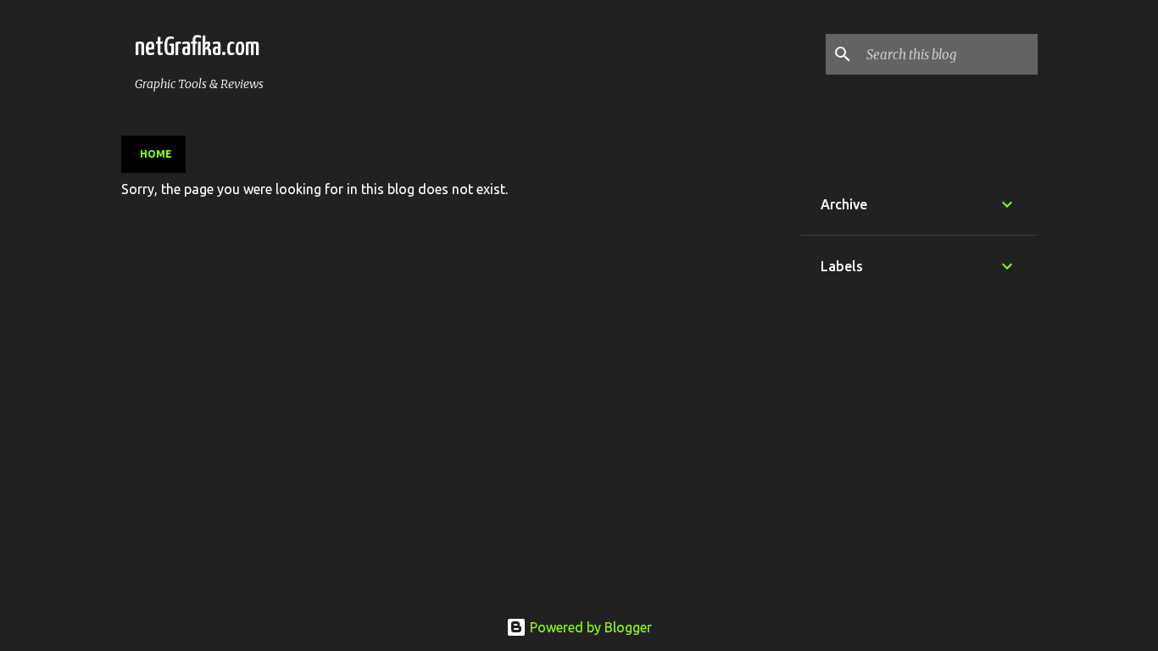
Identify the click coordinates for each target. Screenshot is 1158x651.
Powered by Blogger (589, 627)
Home (156, 153)
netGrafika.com (197, 47)
